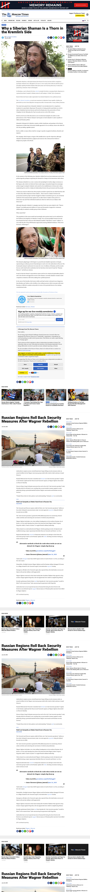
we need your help (25, 350)
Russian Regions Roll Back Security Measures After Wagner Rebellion (31, 419)
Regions (18, 20)
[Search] (87, 20)
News (5, 20)
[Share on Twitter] (51, 37)
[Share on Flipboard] (61, 37)
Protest (33, 306)
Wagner (28, 600)
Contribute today (80, 15)
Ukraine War (11, 20)
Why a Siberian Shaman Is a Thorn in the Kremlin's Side (32, 30)
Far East (28, 306)
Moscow (33, 600)
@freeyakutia (31, 301)
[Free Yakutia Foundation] (3, 37)
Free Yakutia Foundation (11, 36)
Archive (49, 20)
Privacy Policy (29, 322)
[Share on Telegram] (53, 37)
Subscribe (59, 319)
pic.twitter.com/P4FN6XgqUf (45, 551)
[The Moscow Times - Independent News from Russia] (15, 14)
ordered (37, 91)
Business (24, 20)
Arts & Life (36, 20)
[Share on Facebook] (48, 37)
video (45, 536)
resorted (31, 534)
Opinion (30, 20)
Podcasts (43, 20)
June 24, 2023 (52, 554)
